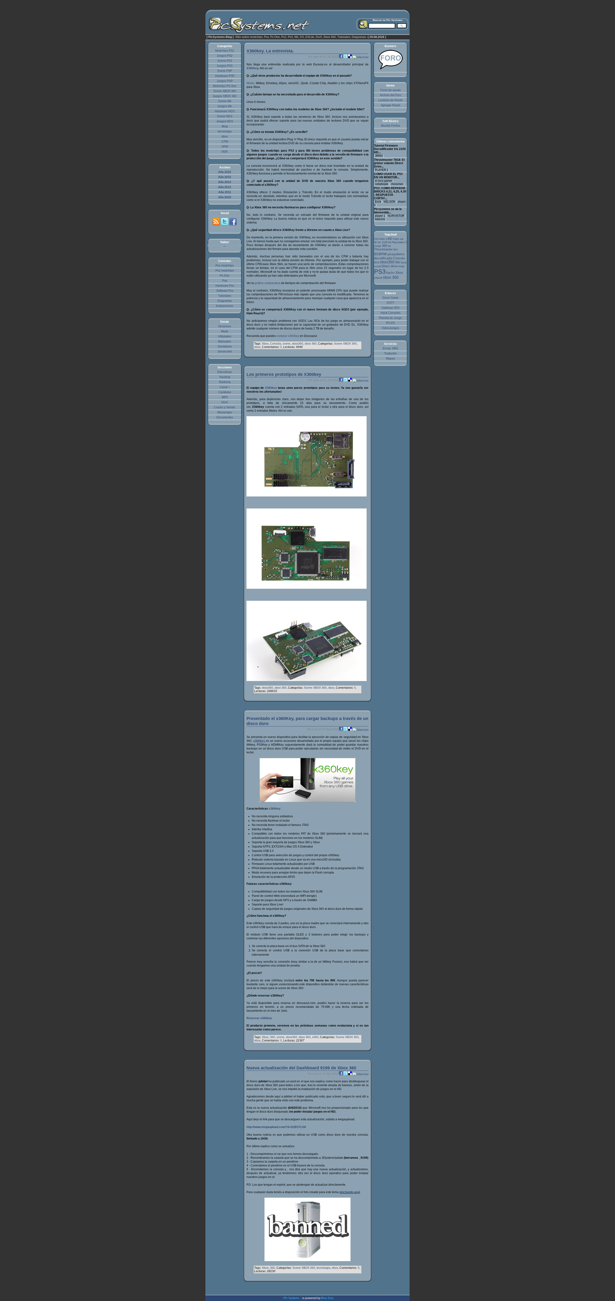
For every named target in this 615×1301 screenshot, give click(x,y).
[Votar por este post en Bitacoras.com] (361, 56)
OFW (224, 146)
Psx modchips (224, 265)
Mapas (390, 358)
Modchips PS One (224, 86)
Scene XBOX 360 (345, 343)
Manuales (224, 341)
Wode (250, 83)
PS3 (380, 271)
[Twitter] (225, 224)
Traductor (390, 353)
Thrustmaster (383, 249)
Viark (382, 238)
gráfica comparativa (267, 283)
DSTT (390, 302)
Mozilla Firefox (390, 125)
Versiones (224, 326)
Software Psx (224, 290)
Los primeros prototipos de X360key (283, 374)
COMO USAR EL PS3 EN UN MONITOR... (388, 175)
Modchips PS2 (224, 50)
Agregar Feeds (390, 105)
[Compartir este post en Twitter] (346, 56)
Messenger (224, 412)
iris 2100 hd (384, 242)
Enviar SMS (390, 348)
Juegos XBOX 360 (225, 96)
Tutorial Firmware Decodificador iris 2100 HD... (390, 149)
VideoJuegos (390, 328)
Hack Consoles (390, 313)
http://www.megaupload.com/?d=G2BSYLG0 (276, 1127)
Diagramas (224, 301)
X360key (252, 68)
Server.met (225, 351)
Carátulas (224, 392)
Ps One (224, 275)
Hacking (224, 377)
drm (395, 249)
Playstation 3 (399, 242)
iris (389, 245)
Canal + (225, 387)
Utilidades (224, 336)
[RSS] (216, 224)
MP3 (225, 397)
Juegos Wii (224, 106)
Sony (403, 262)
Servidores (225, 346)
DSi (376, 238)
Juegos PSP (225, 81)
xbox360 (297, 343)
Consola (275, 343)
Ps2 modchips (224, 270)
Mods (224, 331)
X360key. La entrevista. (270, 51)
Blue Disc (327, 1298)
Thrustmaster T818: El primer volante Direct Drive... (389, 163)
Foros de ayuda (390, 90)
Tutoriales (224, 295)
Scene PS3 (224, 60)
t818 (376, 262)
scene (286, 343)
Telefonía (225, 382)
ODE (224, 151)
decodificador (383, 258)
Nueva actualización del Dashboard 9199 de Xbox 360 (301, 1068)
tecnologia (323, 1268)
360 (272, 1037)
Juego (377, 245)
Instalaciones (224, 306)
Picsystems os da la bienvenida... (388, 210)
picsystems (395, 254)
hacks (390, 272)
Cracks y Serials (224, 407)
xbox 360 (311, 343)
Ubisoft (378, 277)
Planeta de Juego (390, 318)
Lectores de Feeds (390, 100)
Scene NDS (224, 116)
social (377, 266)
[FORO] (390, 69)
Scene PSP (224, 71)
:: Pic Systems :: (291, 1298)
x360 (315, 1037)
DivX (224, 402)
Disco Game (390, 297)
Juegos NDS (224, 121)
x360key (274, 808)
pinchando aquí (349, 1192)
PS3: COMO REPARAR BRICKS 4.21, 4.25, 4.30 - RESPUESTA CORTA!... (390, 193)
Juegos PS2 (225, 55)
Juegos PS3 (225, 66)
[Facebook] (233, 224)
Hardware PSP (224, 76)
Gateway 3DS (390, 308)
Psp (224, 280)
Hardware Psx (224, 285)
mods (401, 266)
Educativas (224, 372)
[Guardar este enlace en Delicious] (350, 56)
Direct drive (389, 266)
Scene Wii (224, 101)
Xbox (265, 343)
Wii (397, 262)
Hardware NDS (225, 111)
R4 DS (390, 323)
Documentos (224, 417)
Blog (225, 126)
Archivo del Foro (390, 95)
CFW (224, 141)
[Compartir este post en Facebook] (341, 56)
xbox (257, 347)
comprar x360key (288, 336)
